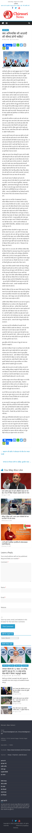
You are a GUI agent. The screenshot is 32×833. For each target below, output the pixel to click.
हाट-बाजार (3, 774)
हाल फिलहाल (25, 665)
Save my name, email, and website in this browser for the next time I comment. (14, 621)
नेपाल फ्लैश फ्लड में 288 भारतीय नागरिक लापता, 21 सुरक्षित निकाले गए (21, 709)
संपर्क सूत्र (3, 769)
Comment (4, 562)
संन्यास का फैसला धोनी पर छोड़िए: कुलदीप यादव (17, 462)
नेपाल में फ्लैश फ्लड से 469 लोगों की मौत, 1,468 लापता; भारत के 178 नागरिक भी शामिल (20, 699)
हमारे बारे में (3, 760)
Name (3, 587)
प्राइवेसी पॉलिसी (4, 772)
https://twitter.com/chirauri (17, 755)
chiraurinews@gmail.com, (10, 732)
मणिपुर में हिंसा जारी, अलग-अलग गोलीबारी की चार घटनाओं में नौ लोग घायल (15, 517)
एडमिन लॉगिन (4, 766)
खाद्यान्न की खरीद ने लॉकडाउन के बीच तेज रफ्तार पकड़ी (15, 452)
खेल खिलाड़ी (3, 789)
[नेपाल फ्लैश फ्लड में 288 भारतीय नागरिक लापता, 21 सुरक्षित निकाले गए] (6, 707)
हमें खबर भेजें (3, 763)
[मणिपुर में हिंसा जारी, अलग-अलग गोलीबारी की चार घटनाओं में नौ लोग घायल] (16, 500)
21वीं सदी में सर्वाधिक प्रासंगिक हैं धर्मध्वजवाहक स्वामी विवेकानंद (14, 543)
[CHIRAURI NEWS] (3, 23)
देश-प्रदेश (12, 665)
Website (3, 607)
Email (3, 597)
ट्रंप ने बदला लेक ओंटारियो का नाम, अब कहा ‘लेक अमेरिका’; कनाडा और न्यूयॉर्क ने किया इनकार (21, 690)
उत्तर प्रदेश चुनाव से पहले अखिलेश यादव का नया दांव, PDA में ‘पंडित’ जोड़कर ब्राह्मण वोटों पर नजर (15, 492)
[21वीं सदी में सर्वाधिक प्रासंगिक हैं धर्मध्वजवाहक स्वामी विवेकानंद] (16, 525)
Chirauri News (15, 39)
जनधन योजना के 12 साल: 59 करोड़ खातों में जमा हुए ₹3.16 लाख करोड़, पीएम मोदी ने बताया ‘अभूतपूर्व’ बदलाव (14, 671)
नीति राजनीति (18, 665)
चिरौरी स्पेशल (5, 30)
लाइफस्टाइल (3, 792)
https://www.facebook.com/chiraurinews (18, 750)
